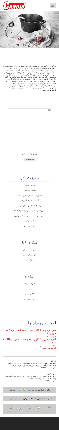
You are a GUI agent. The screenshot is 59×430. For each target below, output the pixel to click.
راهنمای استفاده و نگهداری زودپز (29, 206)
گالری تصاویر (29, 294)
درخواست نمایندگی (29, 250)
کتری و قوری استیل (49, 348)
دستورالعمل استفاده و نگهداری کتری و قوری (29, 216)
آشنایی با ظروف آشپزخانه (29, 201)
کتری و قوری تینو (50, 337)
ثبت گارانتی (29, 221)
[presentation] (6, 29)
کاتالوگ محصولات (29, 284)
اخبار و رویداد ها (29, 299)
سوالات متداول (29, 185)
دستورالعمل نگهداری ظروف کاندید (29, 195)
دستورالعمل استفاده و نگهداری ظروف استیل (29, 211)
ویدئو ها (29, 289)
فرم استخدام (29, 260)
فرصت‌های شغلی (29, 255)
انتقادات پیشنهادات (29, 190)
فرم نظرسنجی (29, 226)
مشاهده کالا (29, 159)
